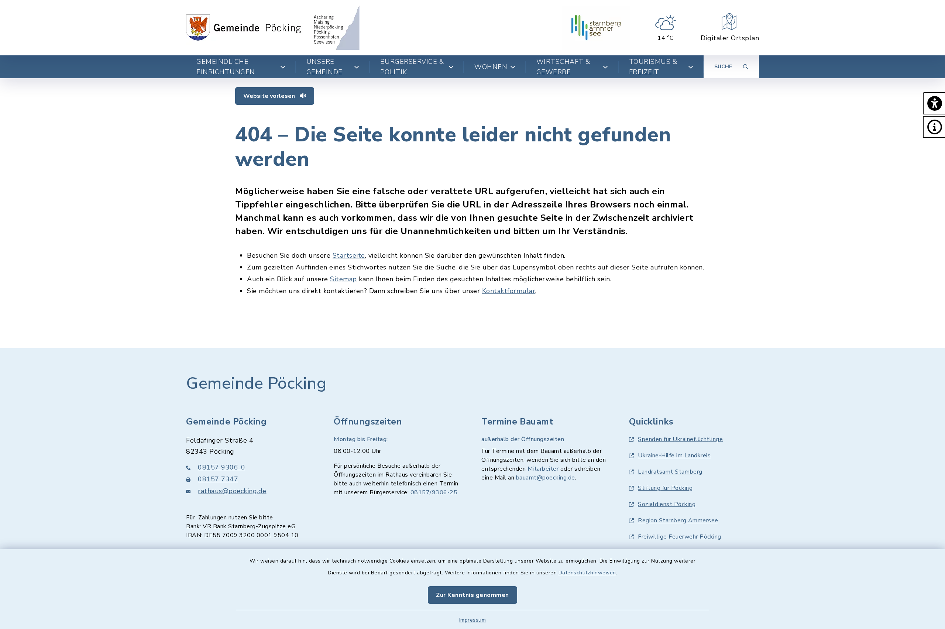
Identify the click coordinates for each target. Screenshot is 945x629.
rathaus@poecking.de (232, 491)
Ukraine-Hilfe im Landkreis (674, 455)
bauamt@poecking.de (545, 478)
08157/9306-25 (434, 492)
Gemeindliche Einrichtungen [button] (225, 66)
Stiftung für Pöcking (665, 488)
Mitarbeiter (543, 469)
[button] (934, 103)
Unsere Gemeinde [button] (324, 66)
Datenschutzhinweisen (587, 572)
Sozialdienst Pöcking (666, 504)
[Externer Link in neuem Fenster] (596, 28)
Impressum (472, 619)
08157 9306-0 (221, 467)
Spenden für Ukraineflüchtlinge (680, 439)
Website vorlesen (269, 96)
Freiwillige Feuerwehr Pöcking (679, 537)
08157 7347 (218, 479)
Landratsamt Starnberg (670, 472)
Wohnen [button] (490, 66)
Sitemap (343, 279)
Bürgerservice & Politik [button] (412, 66)
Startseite (349, 255)
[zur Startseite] (273, 28)
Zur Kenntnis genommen (472, 595)
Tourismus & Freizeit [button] (653, 66)
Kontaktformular (509, 290)
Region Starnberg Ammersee (678, 520)
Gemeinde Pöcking (256, 383)
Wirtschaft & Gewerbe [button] (563, 66)
